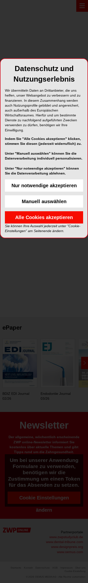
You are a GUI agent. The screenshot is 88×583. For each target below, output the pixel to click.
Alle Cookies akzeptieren (44, 217)
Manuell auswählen (44, 201)
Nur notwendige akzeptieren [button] (44, 185)
